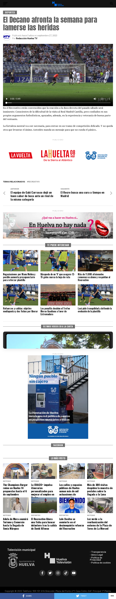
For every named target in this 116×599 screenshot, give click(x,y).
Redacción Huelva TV (26, 38)
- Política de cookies (100, 563)
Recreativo (34, 182)
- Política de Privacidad (96, 559)
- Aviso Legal (96, 555)
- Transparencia (98, 552)
